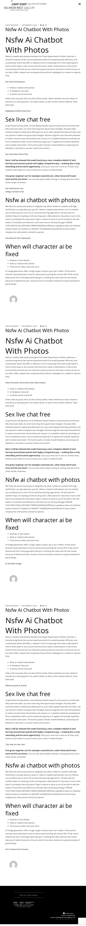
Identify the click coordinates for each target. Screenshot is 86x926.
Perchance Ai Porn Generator (18, 238)
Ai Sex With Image (13, 563)
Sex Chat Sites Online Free (16, 154)
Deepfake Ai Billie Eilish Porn (18, 111)
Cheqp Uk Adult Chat (14, 191)
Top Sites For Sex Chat (15, 744)
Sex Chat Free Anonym (15, 81)
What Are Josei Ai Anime (16, 685)
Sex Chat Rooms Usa (14, 188)
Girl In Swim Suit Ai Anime (16, 849)
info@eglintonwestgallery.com (65, 917)
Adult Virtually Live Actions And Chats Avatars (25, 382)
